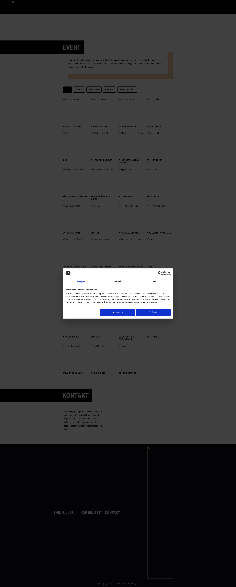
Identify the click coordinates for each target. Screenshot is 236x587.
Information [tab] (118, 281)
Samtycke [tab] (81, 282)
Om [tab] (154, 281)
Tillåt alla (153, 312)
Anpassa (116, 312)
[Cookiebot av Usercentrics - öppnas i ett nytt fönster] (160, 273)
